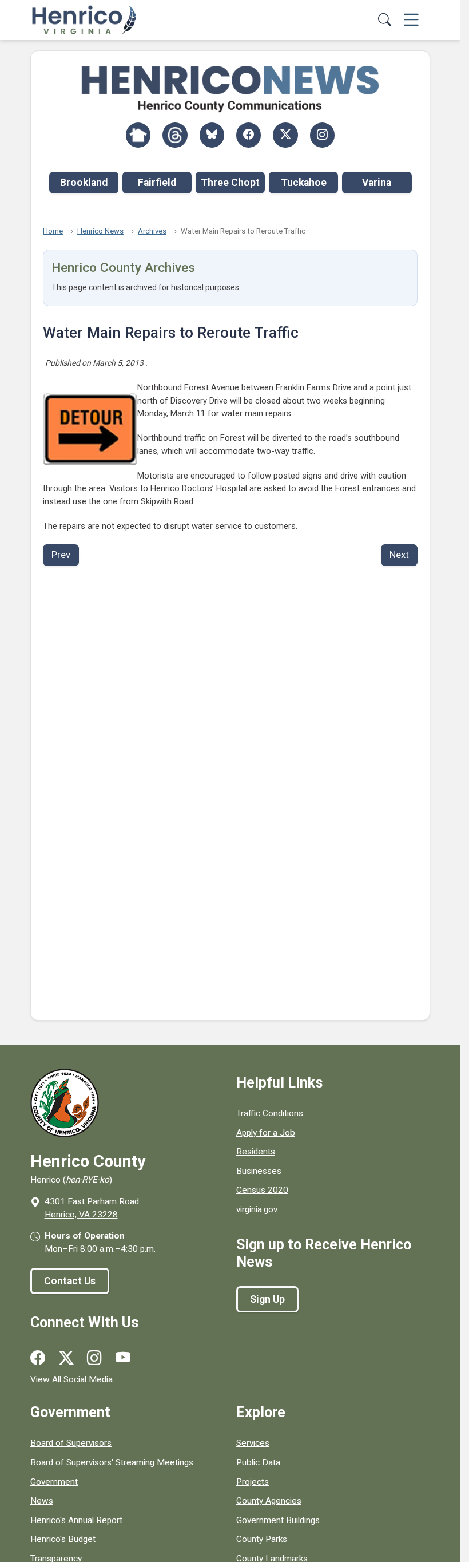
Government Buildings (278, 1520)
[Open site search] (385, 20)
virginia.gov (256, 1209)
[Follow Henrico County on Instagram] (322, 134)
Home (53, 231)
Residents (255, 1151)
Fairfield (157, 182)
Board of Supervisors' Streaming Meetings (111, 1462)
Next (399, 554)
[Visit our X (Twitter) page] (66, 1358)
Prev (60, 554)
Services (252, 1443)
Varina (376, 182)
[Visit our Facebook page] (37, 1358)
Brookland (84, 182)
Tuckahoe (304, 182)
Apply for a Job (265, 1133)
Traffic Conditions (269, 1113)
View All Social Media (71, 1379)
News (41, 1501)
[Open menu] (411, 20)
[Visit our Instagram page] (94, 1358)
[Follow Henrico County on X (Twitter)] (285, 134)
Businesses (258, 1171)
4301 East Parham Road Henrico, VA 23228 (92, 1208)
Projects (252, 1482)
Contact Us (70, 1281)
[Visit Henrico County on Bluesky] (212, 134)
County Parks (261, 1539)
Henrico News (100, 231)
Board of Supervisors (71, 1443)
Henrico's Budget (63, 1539)
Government (54, 1482)
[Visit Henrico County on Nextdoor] (138, 134)
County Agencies (268, 1501)
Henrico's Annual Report (76, 1520)
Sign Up (267, 1299)
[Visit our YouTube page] (123, 1358)
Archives (152, 231)
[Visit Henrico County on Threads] (174, 134)
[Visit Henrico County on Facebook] (248, 134)
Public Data (258, 1462)
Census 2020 (262, 1190)
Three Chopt (230, 182)
